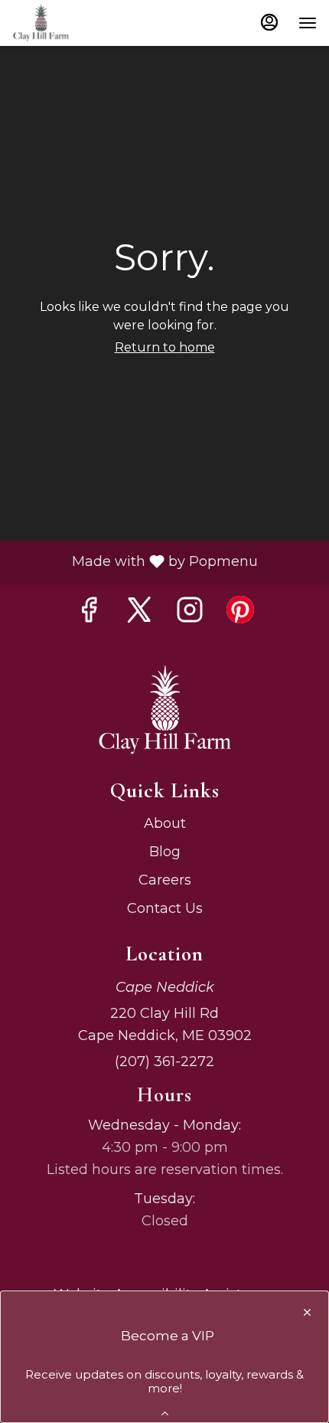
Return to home (165, 347)
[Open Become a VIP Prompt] (165, 1413)
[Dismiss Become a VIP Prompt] (307, 1312)
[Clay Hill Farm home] (81, 23)
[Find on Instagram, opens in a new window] (190, 610)
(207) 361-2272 (164, 1061)
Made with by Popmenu (134, 562)
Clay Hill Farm (164, 711)
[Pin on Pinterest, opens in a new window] (240, 610)
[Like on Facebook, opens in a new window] (89, 610)
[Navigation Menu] (307, 23)
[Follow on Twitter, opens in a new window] (139, 610)
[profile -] (269, 22)
